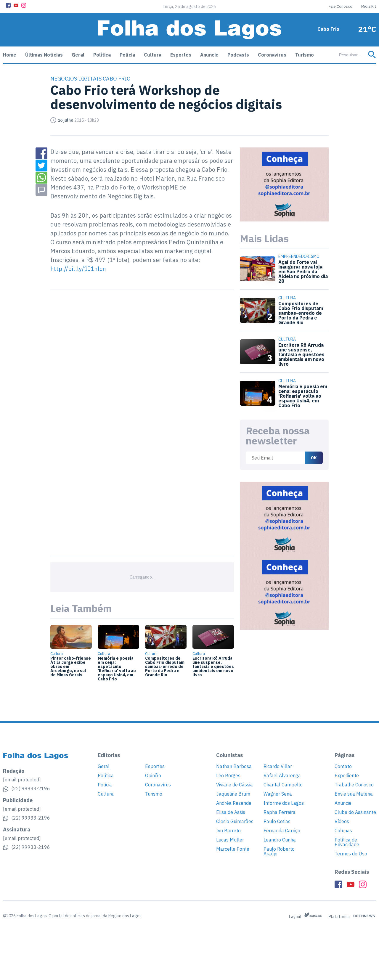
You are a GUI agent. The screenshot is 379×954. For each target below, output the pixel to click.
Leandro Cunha (280, 840)
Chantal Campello (283, 785)
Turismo (304, 54)
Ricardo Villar (278, 766)
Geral (78, 54)
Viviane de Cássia (234, 785)
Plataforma (340, 916)
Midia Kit (368, 6)
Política (102, 54)
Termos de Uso (351, 854)
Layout (296, 916)
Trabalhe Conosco (354, 785)
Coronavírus (272, 54)
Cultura (152, 54)
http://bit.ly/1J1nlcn (78, 269)
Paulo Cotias (277, 821)
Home (9, 54)
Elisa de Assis (230, 812)
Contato (343, 766)
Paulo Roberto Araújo (279, 851)
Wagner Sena (278, 794)
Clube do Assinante (355, 812)
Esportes (180, 54)
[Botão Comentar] (41, 190)
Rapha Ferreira (280, 812)
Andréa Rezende (233, 803)
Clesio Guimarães (234, 821)
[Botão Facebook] (8, 5)
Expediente (347, 775)
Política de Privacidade (347, 842)
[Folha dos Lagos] (189, 29)
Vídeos (342, 821)
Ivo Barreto (228, 830)
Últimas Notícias (44, 54)
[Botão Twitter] (41, 165)
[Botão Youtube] (16, 5)
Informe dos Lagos (284, 803)
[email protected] (22, 780)
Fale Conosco (340, 6)
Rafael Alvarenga (282, 775)
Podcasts (238, 54)
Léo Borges (228, 775)
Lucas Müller (230, 840)
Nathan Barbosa (234, 766)
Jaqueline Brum (233, 794)
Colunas (343, 830)
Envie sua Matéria (354, 794)
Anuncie (209, 54)
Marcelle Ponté (232, 849)
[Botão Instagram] (23, 5)
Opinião (153, 775)
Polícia (127, 54)
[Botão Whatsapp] (41, 178)
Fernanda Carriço (282, 830)
